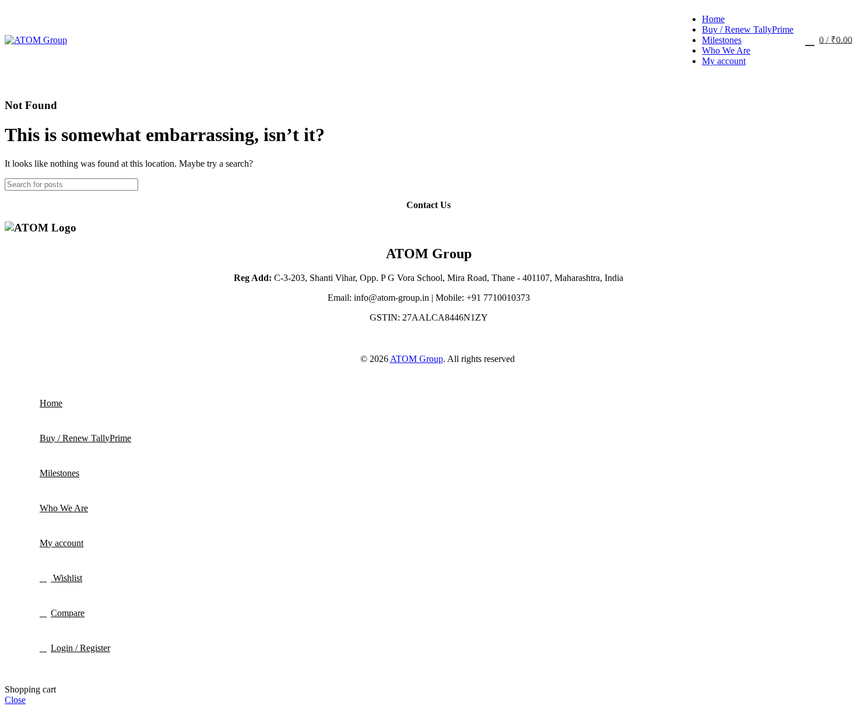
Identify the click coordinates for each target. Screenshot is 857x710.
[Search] (839, 184)
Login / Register (80, 648)
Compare (68, 613)
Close (15, 700)
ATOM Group (416, 359)
